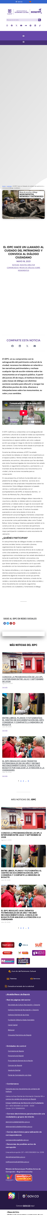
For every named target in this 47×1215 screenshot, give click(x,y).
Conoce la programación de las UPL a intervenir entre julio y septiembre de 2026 (22, 679)
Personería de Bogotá (16, 1056)
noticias (9, 186)
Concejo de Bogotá (15, 1065)
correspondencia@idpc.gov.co (17, 1140)
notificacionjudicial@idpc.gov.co (17, 1162)
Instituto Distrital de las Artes (18, 1015)
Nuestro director (27, 265)
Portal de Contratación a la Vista (19, 1075)
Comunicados (13, 268)
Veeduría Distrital (14, 1070)
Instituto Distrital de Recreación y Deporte (23, 1010)
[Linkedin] (35, 25)
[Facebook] (12, 25)
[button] (23, 36)
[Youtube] (21, 25)
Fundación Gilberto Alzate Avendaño (21, 1020)
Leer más (4, 687)
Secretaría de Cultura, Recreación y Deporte (24, 1005)
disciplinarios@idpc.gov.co (15, 1157)
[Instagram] (7, 25)
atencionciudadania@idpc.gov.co (18, 1122)
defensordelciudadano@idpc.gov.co (19, 1127)
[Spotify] (30, 25)
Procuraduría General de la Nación (20, 1061)
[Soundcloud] (26, 25)
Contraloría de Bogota (16, 1051)
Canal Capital (12, 1025)
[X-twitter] (16, 25)
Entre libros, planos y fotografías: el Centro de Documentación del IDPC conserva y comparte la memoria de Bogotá (23, 721)
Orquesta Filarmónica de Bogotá (19, 1035)
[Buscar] (39, 20)
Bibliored (11, 1030)
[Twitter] (8, 623)
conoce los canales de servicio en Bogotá (21, 1099)
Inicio (4, 186)
